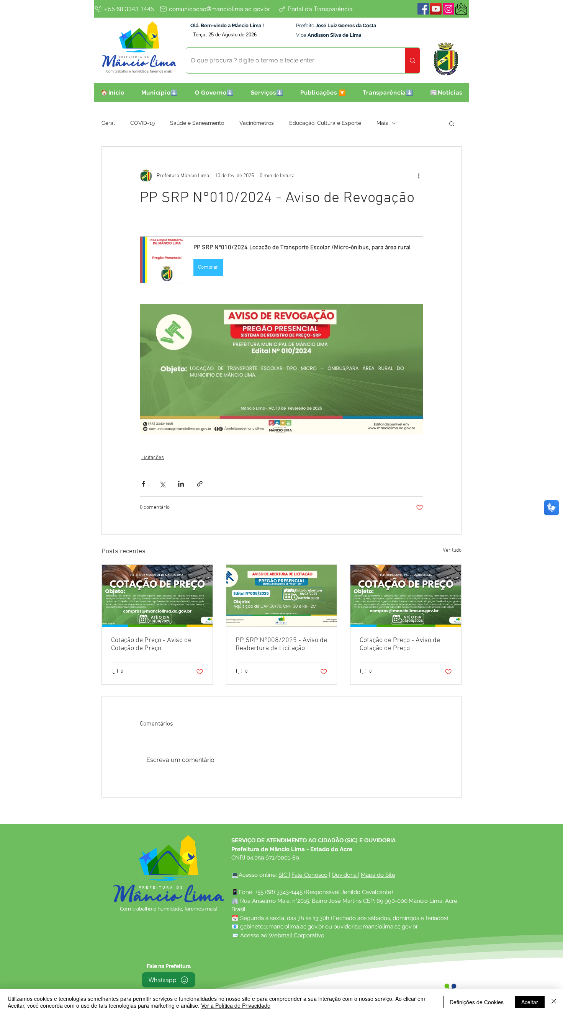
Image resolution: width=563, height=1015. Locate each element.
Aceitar (529, 1002)
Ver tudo (452, 550)
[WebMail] (461, 9)
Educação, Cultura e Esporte (325, 123)
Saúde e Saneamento (197, 123)
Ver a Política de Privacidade (235, 1005)
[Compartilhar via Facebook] (143, 483)
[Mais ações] (418, 175)
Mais (382, 123)
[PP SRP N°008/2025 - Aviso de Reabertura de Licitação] (281, 596)
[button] (159, 92)
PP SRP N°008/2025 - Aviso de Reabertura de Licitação (281, 644)
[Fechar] (553, 1002)
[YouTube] (436, 9)
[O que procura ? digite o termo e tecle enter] (412, 60)
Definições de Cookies (477, 1002)
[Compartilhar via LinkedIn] (181, 483)
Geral (108, 123)
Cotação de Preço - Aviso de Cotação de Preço (151, 644)
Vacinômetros (256, 123)
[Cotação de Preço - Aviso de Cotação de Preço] (157, 596)
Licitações (152, 457)
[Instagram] (448, 9)
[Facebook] (423, 9)
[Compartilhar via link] (199, 483)
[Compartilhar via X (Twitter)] (162, 483)
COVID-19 (142, 123)
